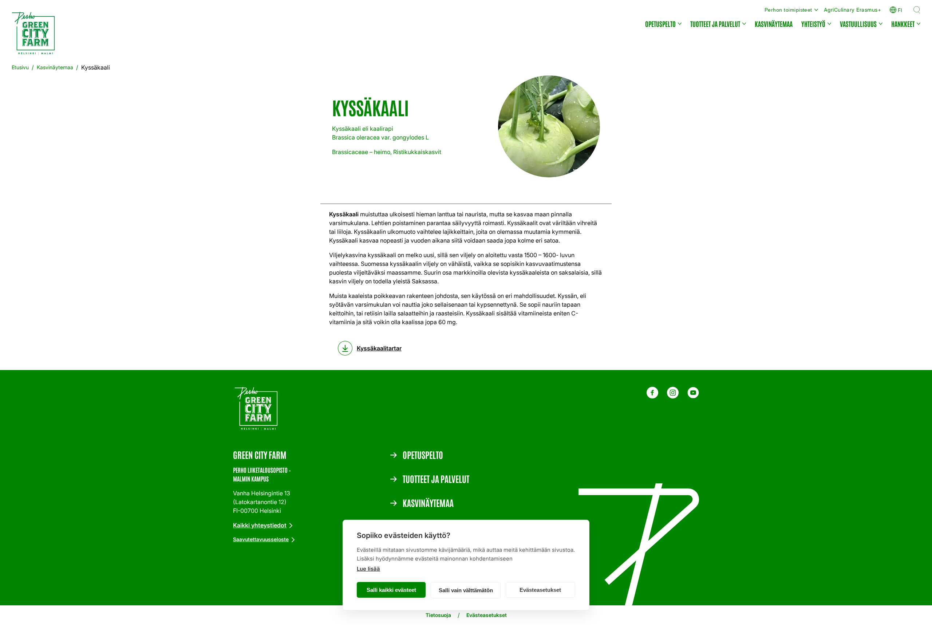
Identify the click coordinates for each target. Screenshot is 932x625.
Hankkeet (903, 23)
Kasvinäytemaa (774, 23)
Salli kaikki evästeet (391, 590)
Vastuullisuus (858, 23)
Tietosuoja (438, 615)
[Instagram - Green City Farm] (673, 396)
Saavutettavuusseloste (261, 539)
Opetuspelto (660, 23)
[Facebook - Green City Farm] (652, 396)
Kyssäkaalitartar (379, 348)
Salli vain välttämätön (466, 590)
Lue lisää (368, 568)
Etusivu (20, 67)
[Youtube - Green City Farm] (693, 396)
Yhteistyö (813, 23)
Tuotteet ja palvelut (715, 23)
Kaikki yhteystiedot (260, 525)
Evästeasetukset (540, 590)
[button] (916, 9)
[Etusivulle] (35, 34)
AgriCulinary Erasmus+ (852, 10)
